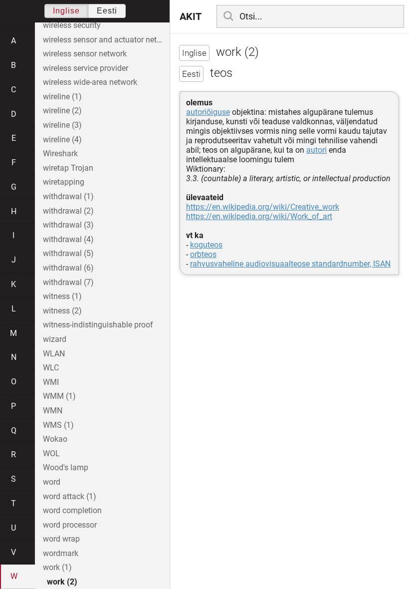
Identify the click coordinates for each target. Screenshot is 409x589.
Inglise (66, 10)
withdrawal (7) (68, 282)
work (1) (57, 567)
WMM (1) (59, 396)
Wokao (55, 439)
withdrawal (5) (68, 253)
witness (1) (62, 296)
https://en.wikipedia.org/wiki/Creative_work (262, 207)
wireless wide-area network (90, 82)
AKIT (191, 16)
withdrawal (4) (68, 239)
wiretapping (63, 182)
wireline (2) (62, 110)
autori (316, 150)
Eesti (107, 10)
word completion (72, 510)
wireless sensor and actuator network (106, 39)
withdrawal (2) (68, 211)
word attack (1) (69, 496)
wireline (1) (62, 96)
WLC (51, 367)
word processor (70, 525)
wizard (54, 339)
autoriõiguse (208, 112)
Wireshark (60, 153)
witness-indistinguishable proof (98, 324)
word (51, 482)
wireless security (72, 25)
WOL (51, 453)
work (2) (62, 582)
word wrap (61, 539)
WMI (51, 382)
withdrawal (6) (68, 268)
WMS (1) (58, 425)
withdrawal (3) (68, 225)
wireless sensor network (85, 53)
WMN (52, 410)
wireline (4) (62, 139)
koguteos (206, 245)
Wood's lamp (65, 467)
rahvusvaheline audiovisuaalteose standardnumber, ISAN (290, 264)
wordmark (60, 553)
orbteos (203, 254)
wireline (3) (62, 125)
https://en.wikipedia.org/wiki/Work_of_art (259, 216)
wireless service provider (85, 68)
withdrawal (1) (68, 196)
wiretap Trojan (68, 168)
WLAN (54, 353)
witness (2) (62, 310)
